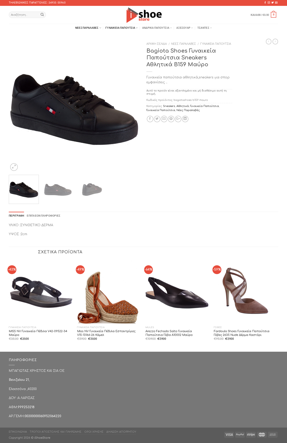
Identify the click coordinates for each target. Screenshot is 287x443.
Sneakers (169, 106)
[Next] (132, 106)
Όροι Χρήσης (94, 431)
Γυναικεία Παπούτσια (120, 27)
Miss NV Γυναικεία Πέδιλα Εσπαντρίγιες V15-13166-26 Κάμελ (106, 333)
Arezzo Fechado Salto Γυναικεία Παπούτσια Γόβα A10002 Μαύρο (169, 333)
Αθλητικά (182, 106)
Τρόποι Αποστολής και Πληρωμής (56, 431)
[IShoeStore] (143, 15)
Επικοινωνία (18, 431)
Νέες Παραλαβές (87, 27)
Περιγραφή (16, 215)
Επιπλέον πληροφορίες (43, 215)
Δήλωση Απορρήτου (121, 431)
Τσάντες (203, 27)
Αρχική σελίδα (156, 43)
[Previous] (16, 106)
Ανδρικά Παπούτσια (155, 27)
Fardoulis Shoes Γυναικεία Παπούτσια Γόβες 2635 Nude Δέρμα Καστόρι (241, 333)
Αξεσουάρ (183, 27)
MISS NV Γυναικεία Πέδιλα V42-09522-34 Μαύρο (38, 333)
